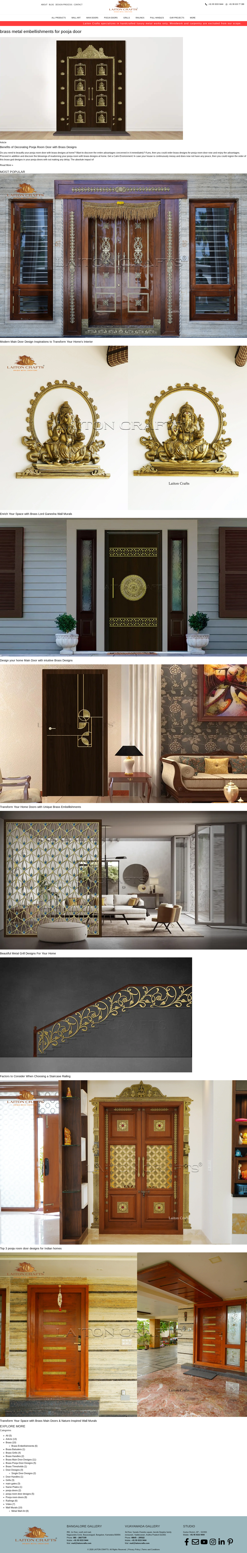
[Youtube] (204, 1541)
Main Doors (92, 18)
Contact (78, 5)
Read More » (6, 165)
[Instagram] (212, 1541)
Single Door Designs (22, 1473)
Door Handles (13, 1477)
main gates (11, 1483)
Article (9, 1439)
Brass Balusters (14, 1449)
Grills (126, 18)
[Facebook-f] (186, 1541)
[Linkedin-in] (221, 1541)
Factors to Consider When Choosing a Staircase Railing (35, 1076)
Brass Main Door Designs (19, 1459)
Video (9, 1504)
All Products (59, 18)
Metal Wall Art (18, 1511)
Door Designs (13, 1470)
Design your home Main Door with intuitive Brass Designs (36, 660)
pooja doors (12, 1490)
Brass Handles (13, 1456)
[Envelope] (195, 1541)
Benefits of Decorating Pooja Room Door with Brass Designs (38, 147)
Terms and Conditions (151, 1549)
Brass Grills (11, 1453)
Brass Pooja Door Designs (19, 1463)
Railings (140, 18)
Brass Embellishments (22, 1446)
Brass (9, 1442)
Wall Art (76, 18)
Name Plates (12, 1487)
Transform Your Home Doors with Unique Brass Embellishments (40, 806)
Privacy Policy (134, 1549)
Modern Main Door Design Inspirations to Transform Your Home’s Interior (46, 341)
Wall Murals (12, 1507)
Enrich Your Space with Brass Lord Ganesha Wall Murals (36, 513)
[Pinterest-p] (230, 1541)
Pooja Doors (111, 18)
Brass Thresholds (15, 1466)
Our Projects (177, 18)
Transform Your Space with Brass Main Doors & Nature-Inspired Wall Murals (48, 1420)
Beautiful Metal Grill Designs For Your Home (28, 953)
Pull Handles (157, 18)
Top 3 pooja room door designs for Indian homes (31, 1248)
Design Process (63, 5)
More (193, 18)
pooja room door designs (18, 1494)
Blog (51, 5)
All (7, 1435)
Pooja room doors (15, 1497)
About (44, 5)
